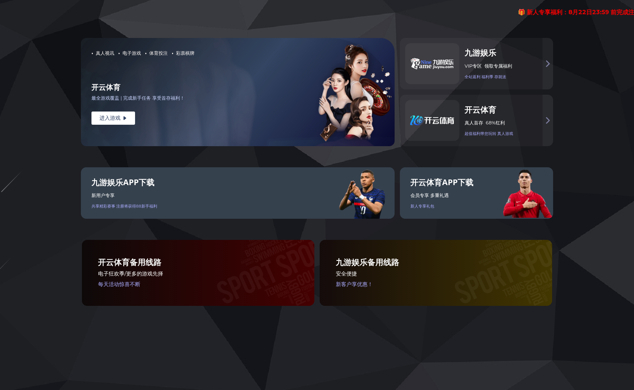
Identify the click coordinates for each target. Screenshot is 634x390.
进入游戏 (113, 118)
